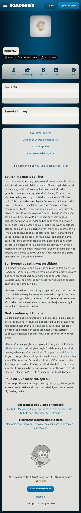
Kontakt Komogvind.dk (40, 489)
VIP (60, 372)
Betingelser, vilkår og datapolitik (40, 140)
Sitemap (40, 497)
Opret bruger (68, 6)
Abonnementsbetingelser (40, 153)
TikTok (64, 166)
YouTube (40, 166)
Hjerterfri (67, 409)
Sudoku (39, 413)
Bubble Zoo (26, 413)
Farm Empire (53, 409)
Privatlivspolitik (40, 146)
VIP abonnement (14, 348)
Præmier (69, 352)
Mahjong (23, 409)
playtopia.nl (67, 424)
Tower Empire (53, 413)
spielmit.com (52, 424)
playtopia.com (13, 424)
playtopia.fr (40, 428)
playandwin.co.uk (33, 424)
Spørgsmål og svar (40, 133)
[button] (73, 72)
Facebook (51, 166)
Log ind (50, 5)
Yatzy (41, 409)
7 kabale (11, 409)
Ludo (33, 409)
